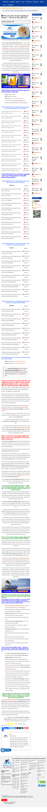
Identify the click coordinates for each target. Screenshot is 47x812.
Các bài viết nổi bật (29, 796)
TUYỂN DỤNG (10, 5)
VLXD (23, 1)
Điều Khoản (12, 796)
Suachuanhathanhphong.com (17, 98)
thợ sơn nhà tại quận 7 (21, 363)
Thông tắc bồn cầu (32, 766)
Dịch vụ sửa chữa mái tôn (15, 768)
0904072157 (36, 124)
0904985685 (36, 183)
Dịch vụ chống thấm (16, 760)
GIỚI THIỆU (12, 1)
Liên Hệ (15, 796)
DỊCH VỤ (18, 1)
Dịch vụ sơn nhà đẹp (15, 766)
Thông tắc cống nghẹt (32, 769)
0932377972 (36, 50)
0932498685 (36, 87)
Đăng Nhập (23, 796)
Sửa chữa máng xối (24, 760)
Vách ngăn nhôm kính (24, 770)
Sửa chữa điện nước (32, 761)
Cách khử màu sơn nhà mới (24, 787)
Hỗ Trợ (3, 796)
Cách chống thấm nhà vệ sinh (24, 792)
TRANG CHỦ (6, 1)
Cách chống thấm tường (24, 781)
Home (3, 10)
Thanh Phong (13, 736)
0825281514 (36, 68)
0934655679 (36, 193)
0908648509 (36, 78)
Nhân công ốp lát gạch (40, 766)
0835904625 (36, 152)
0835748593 (36, 174)
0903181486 (36, 96)
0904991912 (36, 22)
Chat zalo (4, 800)
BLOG (4, 5)
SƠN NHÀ (8, 10)
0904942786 (36, 143)
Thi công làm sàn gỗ (41, 760)
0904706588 (36, 105)
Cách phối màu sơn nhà (24, 778)
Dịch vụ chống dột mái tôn (15, 771)
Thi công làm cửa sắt (40, 763)
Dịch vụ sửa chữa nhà (15, 763)
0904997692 (36, 163)
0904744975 (36, 59)
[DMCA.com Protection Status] (35, 201)
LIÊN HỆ (41, 1)
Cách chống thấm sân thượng (24, 789)
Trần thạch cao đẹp (24, 762)
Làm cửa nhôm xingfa (23, 767)
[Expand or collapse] (28, 22)
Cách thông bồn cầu (24, 775)
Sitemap (19, 796)
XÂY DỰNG (28, 1)
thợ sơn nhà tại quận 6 (21, 361)
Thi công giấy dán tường (40, 768)
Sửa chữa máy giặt (32, 765)
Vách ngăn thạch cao (24, 765)
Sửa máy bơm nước (33, 763)
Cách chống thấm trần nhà (24, 784)
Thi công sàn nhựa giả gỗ (41, 771)
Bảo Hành (7, 796)
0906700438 (36, 40)
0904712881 (36, 133)
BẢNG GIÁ (35, 1)
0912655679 (36, 31)
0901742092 (36, 115)
